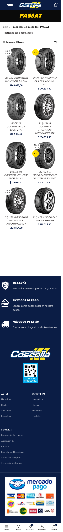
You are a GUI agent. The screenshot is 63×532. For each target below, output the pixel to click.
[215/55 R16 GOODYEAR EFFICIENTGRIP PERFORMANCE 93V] (16, 200)
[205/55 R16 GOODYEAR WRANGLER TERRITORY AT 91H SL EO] (44, 155)
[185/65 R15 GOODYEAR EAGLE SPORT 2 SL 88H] (16, 61)
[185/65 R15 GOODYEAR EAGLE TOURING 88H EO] (44, 61)
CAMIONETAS (39, 393)
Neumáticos (6, 399)
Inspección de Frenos (11, 462)
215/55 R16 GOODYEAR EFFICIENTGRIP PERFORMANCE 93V (16, 220)
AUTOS (4, 393)
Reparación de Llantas (12, 435)
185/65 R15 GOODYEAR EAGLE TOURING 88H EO (44, 81)
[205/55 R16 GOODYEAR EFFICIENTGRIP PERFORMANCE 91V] (44, 107)
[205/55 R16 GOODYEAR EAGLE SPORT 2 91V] (16, 107)
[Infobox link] (30, 286)
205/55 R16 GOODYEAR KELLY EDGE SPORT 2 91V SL (16, 175)
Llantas (4, 405)
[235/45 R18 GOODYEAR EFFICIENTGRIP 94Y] (44, 200)
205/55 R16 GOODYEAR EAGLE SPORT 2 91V (16, 126)
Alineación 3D (8, 440)
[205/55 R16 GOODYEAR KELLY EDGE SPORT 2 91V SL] (16, 155)
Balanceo (5, 446)
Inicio (5, 26)
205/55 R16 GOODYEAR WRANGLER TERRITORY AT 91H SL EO (45, 175)
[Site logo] (30, 4)
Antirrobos (6, 410)
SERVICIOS (6, 429)
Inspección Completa (11, 457)
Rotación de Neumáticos (12, 451)
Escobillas (6, 416)
